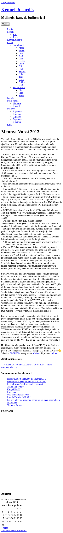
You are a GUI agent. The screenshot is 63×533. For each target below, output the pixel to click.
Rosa (21, 53)
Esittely (10, 32)
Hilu (21, 74)
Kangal (16, 106)
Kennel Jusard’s (14, 40)
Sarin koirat (18, 45)
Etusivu (10, 29)
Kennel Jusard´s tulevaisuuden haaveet (25, 384)
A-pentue (17, 111)
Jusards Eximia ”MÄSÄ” (18, 397)
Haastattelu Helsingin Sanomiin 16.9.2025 (26, 381)
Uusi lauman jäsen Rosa (18, 394)
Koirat (10, 42)
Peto (21, 93)
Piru (21, 90)
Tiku (21, 77)
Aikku (22, 82)
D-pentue (17, 119)
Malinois (17, 103)
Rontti (21, 50)
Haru (21, 85)
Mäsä (21, 47)
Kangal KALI (13, 389)
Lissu (21, 63)
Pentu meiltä (12, 100)
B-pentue (17, 114)
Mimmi (22, 71)
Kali (21, 55)
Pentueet (11, 108)
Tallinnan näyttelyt (15, 386)
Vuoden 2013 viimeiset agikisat (17, 364)
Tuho (21, 95)
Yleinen (36, 353)
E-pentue (17, 122)
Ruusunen (11, 392)
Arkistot (5, 499)
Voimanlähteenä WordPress (14, 530)
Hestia (22, 61)
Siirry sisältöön (8, 2)
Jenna (15, 37)
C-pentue (17, 116)
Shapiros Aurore (14, 405)
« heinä (4, 528)
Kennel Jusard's (17, 9)
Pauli (21, 69)
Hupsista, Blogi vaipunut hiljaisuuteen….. (26, 378)
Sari (15, 34)
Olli (20, 66)
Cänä (21, 79)
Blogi (9, 124)
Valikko (5, 24)
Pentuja (10, 98)
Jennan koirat (19, 87)
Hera (21, 58)
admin (54, 353)
